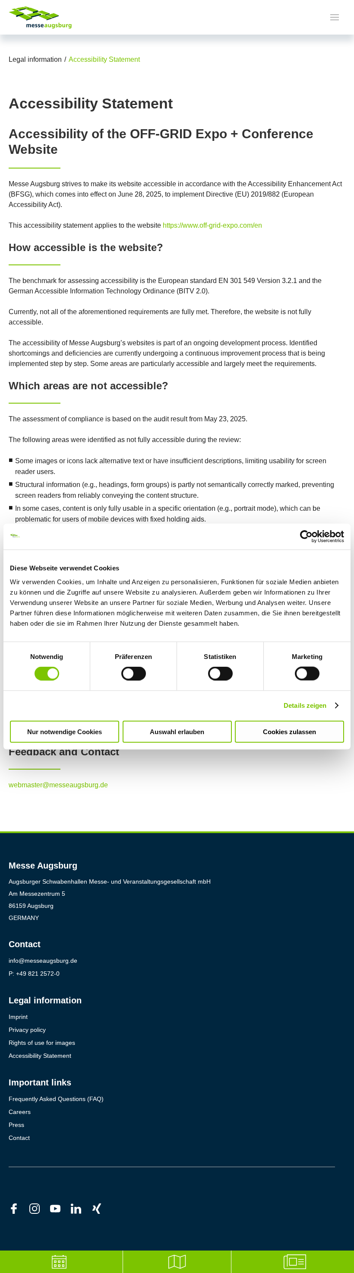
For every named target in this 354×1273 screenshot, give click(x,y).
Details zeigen (305, 705)
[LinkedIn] (81, 1208)
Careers (20, 1111)
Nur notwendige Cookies (64, 731)
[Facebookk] (19, 1208)
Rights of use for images (42, 1042)
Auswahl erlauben (177, 731)
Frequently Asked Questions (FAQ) (56, 1098)
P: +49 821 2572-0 (34, 973)
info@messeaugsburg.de (43, 960)
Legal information (35, 59)
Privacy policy (27, 1029)
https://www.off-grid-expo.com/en (212, 225)
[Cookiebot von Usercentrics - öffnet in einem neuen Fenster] (306, 536)
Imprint (18, 1016)
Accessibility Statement (40, 1055)
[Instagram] (39, 1208)
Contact (19, 1137)
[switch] (133, 674)
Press (16, 1124)
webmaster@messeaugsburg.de (58, 785)
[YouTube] (60, 1208)
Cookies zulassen (289, 731)
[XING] (102, 1208)
